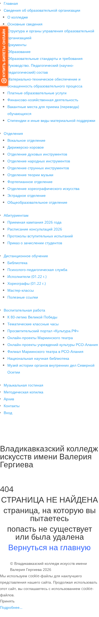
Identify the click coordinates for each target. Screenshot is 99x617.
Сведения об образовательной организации (42, 10)
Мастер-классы (20, 290)
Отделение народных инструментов (38, 160)
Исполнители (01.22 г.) (26, 276)
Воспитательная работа (24, 310)
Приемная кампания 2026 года (34, 222)
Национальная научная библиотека (38, 358)
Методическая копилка (23, 391)
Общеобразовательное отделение (37, 202)
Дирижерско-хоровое (25, 147)
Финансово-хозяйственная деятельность (42, 99)
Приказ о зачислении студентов (34, 242)
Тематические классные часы (33, 323)
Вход (8, 412)
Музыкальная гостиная (23, 385)
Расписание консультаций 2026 (34, 229)
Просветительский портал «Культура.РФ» (43, 330)
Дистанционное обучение (26, 255)
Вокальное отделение (26, 140)
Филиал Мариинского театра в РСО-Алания (45, 351)
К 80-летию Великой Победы (32, 316)
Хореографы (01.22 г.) (26, 283)
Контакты (12, 405)
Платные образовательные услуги (37, 92)
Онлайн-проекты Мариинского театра (40, 337)
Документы (16, 44)
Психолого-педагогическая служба (37, 269)
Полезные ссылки (22, 297)
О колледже (17, 17)
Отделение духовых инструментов (37, 154)
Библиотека (17, 262)
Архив (9, 398)
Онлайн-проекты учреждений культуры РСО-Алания (52, 344)
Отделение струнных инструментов (38, 167)
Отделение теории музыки (30, 174)
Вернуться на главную (49, 547)
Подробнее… (11, 607)
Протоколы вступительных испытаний (40, 235)
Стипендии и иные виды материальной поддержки (51, 120)
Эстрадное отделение (26, 195)
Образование (19, 51)
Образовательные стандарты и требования (45, 58)
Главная (11, 3)
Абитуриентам (16, 215)
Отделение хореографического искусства (43, 188)
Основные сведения (25, 23)
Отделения (13, 133)
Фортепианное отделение (30, 181)
